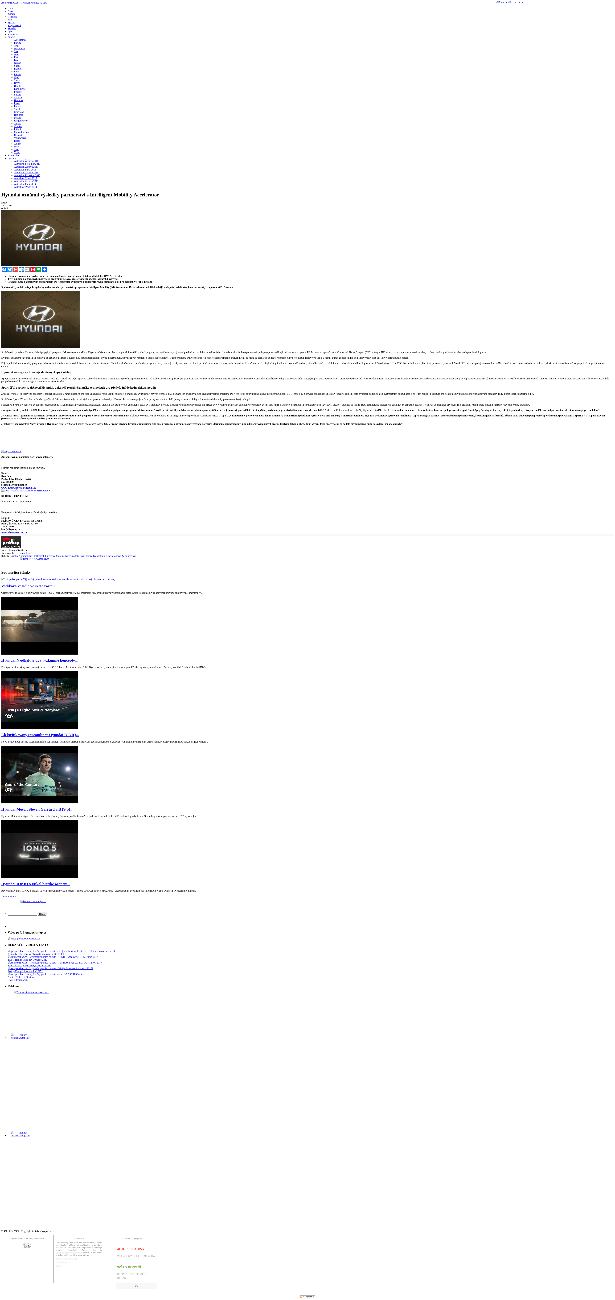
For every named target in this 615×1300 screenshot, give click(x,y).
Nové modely (72, 556)
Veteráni (12, 28)
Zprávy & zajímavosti (125, 556)
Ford (16, 71)
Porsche (18, 106)
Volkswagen (20, 138)
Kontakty (60, 1266)
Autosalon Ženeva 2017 (26, 166)
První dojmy (86, 556)
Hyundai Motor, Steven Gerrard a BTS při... (37, 809)
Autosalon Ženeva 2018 (26, 161)
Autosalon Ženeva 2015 (26, 181)
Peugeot (18, 91)
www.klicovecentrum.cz (14, 532)
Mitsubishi (19, 48)
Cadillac (18, 97)
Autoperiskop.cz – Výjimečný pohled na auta (24, 2)
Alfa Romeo (20, 39)
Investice (50, 556)
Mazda (17, 117)
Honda (17, 86)
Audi (16, 54)
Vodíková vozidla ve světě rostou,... (29, 586)
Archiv (14, 556)
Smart (17, 80)
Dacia (17, 140)
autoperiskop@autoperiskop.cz (69, 1253)
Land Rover (20, 88)
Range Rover (21, 120)
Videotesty (13, 34)
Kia (16, 60)
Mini (16, 146)
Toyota (17, 123)
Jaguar (17, 143)
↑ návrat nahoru (9, 896)
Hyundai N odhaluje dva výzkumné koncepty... (39, 660)
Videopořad (14, 155)
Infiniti (17, 129)
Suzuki (17, 109)
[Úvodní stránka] (11, 547)
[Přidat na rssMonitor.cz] (307, 1297)
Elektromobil (39, 556)
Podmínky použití (63, 1262)
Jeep (16, 45)
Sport (10, 31)
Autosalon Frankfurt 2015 (27, 175)
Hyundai (18, 114)
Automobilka (25, 556)
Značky (11, 37)
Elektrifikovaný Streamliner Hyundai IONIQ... (40, 735)
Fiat (16, 57)
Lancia (17, 74)
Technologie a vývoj (103, 556)
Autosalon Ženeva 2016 (26, 172)
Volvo (17, 152)
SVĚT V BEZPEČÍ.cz (131, 1267)
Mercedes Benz (22, 132)
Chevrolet (19, 112)
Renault (18, 135)
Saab (16, 149)
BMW (17, 83)
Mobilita (60, 556)
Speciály (12, 158)
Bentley (18, 68)
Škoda (17, 65)
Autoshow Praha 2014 (25, 187)
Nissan (17, 63)
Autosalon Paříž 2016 (25, 169)
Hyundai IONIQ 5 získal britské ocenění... (35, 884)
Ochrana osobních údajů (66, 1258)
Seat (16, 51)
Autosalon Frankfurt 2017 (27, 163)
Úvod (10, 8)
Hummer (18, 100)
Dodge (17, 42)
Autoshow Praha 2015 (25, 178)
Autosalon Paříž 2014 (25, 184)
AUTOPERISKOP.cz (130, 1249)
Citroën (18, 126)
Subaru (17, 94)
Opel (16, 77)
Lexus (17, 103)
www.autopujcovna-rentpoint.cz (18, 487)
